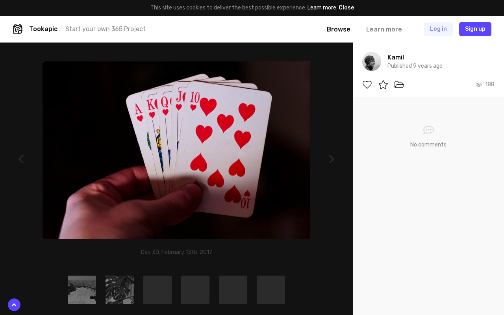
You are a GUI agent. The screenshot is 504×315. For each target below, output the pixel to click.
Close (346, 7)
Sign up (475, 29)
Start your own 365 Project (105, 29)
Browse (338, 29)
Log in (438, 29)
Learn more (322, 7)
